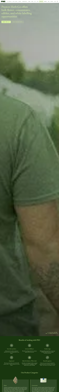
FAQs (48, 1)
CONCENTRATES (24, 1)
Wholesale (41, 1)
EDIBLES (19, 1)
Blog (37, 1)
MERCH (32, 1)
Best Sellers (15, 1)
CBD (35, 1)
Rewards (45, 1)
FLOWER (29, 1)
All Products (9, 1)
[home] (3, 1)
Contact (52, 1)
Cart (55, 1)
